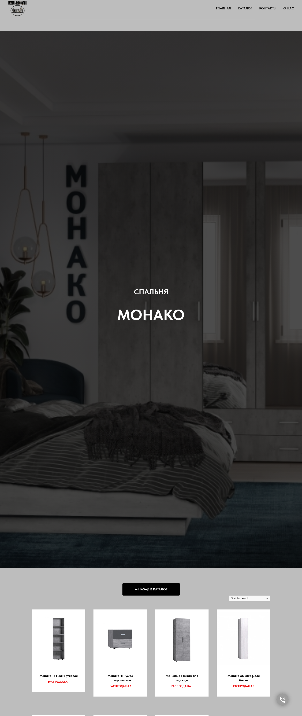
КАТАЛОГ (245, 8)
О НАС (288, 8)
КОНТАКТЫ (267, 8)
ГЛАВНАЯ (223, 8)
